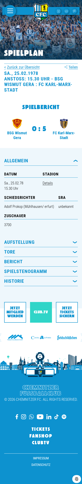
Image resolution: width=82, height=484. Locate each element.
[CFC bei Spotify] (64, 416)
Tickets (41, 429)
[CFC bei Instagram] (23, 416)
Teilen (73, 67)
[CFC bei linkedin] (48, 416)
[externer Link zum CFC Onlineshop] (67, 11)
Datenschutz (40, 465)
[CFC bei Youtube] (40, 416)
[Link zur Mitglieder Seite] (75, 11)
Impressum (41, 458)
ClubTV (41, 443)
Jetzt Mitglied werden (15, 312)
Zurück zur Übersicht (23, 67)
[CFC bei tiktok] (56, 416)
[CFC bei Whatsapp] (31, 416)
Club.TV (41, 312)
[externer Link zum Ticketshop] (59, 11)
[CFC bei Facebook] (17, 416)
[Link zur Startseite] (41, 20)
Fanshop (41, 436)
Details (48, 183)
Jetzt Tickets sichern (67, 312)
